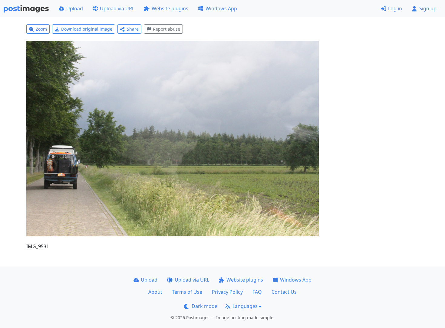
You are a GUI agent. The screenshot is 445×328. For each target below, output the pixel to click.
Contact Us (284, 292)
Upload (74, 8)
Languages (245, 306)
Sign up (428, 8)
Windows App (221, 8)
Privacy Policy (227, 292)
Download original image (86, 29)
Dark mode (204, 306)
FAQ (257, 292)
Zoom (41, 29)
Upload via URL (117, 8)
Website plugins (170, 8)
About (155, 292)
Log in (395, 8)
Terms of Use (187, 292)
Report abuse (166, 29)
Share (133, 29)
